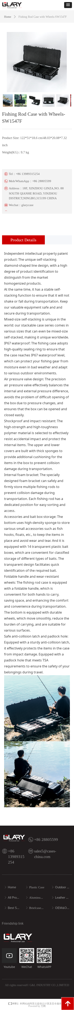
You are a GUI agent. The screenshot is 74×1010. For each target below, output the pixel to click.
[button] (68, 5)
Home (7, 16)
